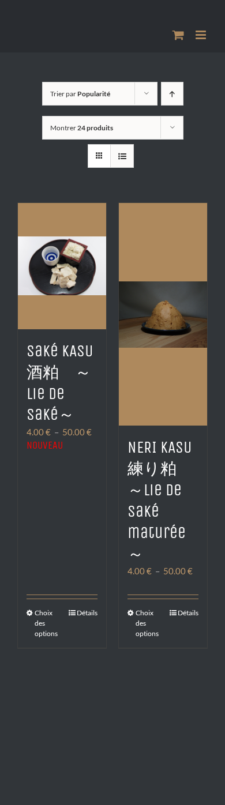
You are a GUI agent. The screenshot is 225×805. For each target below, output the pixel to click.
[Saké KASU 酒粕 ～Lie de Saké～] (62, 266)
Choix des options (46, 623)
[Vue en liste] (122, 156)
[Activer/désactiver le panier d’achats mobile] (178, 35)
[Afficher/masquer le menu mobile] (202, 35)
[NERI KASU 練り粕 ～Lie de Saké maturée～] (163, 314)
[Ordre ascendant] (172, 94)
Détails (87, 612)
